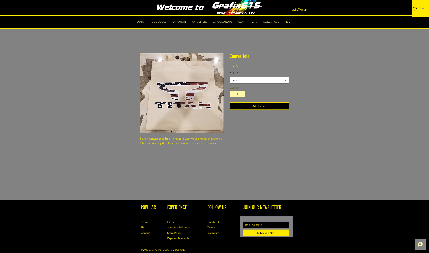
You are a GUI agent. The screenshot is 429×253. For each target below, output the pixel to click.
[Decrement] (232, 94)
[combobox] (259, 80)
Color (234, 73)
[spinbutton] (237, 94)
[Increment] (242, 94)
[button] (421, 8)
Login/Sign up (299, 9)
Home (143, 41)
